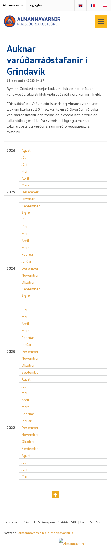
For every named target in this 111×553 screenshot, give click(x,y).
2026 (10, 150)
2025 (10, 192)
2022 (10, 427)
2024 (10, 268)
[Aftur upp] (55, 494)
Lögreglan (35, 5)
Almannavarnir (13, 5)
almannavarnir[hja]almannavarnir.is (45, 532)
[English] (80, 5)
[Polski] (105, 5)
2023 (10, 351)
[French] (93, 5)
